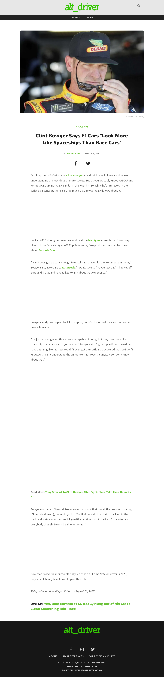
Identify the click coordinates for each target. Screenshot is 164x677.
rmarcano (73, 153)
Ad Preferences (73, 656)
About (53, 656)
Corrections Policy (102, 656)
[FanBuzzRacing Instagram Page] (82, 649)
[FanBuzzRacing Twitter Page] (93, 649)
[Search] (139, 5)
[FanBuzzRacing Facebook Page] (71, 649)
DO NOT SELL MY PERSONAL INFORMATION (82, 670)
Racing (89, 17)
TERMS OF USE (90, 666)
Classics (76, 17)
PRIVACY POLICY (74, 666)
